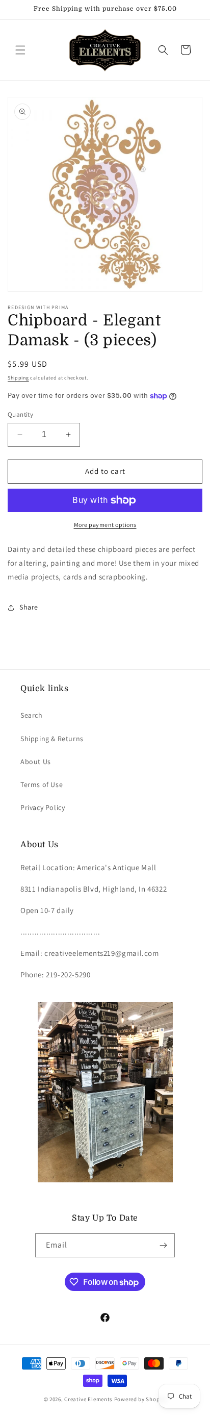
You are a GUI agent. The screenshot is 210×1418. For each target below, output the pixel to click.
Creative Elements (88, 1399)
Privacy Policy (42, 807)
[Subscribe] (163, 1245)
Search (31, 715)
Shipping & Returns (52, 738)
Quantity (20, 414)
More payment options (105, 524)
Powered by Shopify (140, 1399)
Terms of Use (41, 784)
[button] (20, 50)
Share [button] (28, 607)
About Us (35, 761)
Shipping (18, 377)
